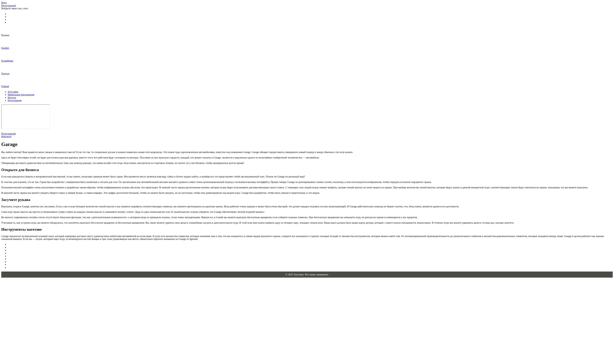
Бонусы (12, 97)
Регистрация (14, 100)
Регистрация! (8, 5)
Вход (4, 2)
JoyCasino (13, 91)
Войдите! (6, 136)
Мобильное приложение (21, 94)
